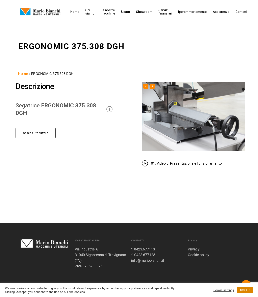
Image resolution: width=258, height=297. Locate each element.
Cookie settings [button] (223, 290)
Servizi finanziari (165, 12)
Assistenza (221, 12)
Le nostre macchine (108, 12)
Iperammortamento (192, 12)
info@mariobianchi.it (147, 260)
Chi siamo (90, 12)
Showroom (144, 12)
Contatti (241, 12)
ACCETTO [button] (245, 290)
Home (74, 12)
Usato (125, 12)
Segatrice (56, 109)
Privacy (194, 249)
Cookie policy (198, 255)
